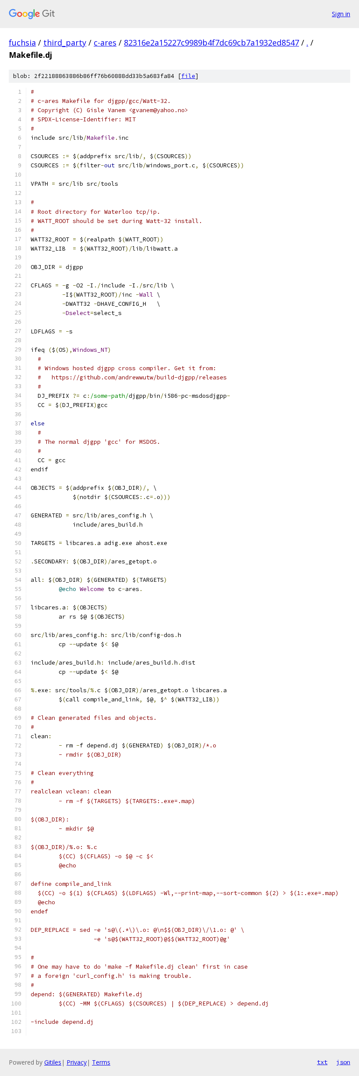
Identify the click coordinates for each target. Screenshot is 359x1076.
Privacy (77, 1062)
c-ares (105, 42)
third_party (64, 42)
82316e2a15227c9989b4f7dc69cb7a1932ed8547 (211, 42)
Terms (101, 1062)
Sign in (341, 14)
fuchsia (22, 42)
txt (322, 1062)
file (188, 76)
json (343, 1062)
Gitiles (52, 1062)
